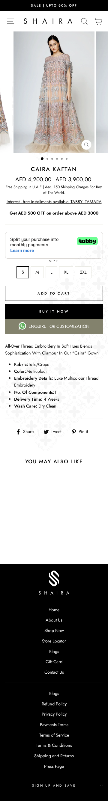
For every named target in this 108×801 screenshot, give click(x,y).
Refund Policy (54, 704)
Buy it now (54, 311)
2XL (83, 272)
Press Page (54, 766)
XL (66, 272)
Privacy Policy (54, 714)
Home (54, 610)
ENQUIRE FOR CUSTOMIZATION (58, 326)
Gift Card (54, 662)
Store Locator (54, 641)
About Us (54, 620)
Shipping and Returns (54, 756)
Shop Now (54, 630)
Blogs (54, 651)
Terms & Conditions (54, 745)
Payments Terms (54, 725)
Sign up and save (54, 785)
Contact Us (54, 672)
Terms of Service (54, 735)
